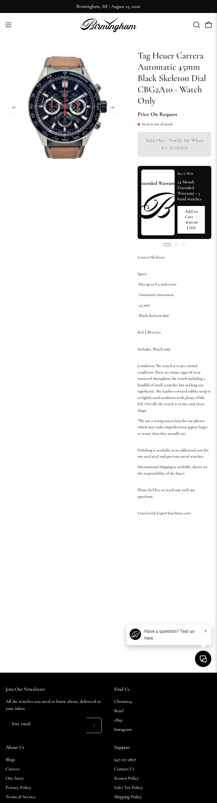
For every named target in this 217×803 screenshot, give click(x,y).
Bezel (118, 711)
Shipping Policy (128, 797)
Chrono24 (123, 701)
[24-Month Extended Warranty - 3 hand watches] (158, 202)
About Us (15, 747)
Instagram (123, 729)
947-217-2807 (125, 759)
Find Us (121, 689)
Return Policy (126, 778)
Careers (12, 769)
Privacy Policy (18, 787)
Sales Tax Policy (128, 787)
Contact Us (124, 769)
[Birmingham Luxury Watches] (108, 24)
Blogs (10, 759)
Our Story (15, 778)
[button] (196, 25)
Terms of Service (21, 797)
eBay (118, 720)
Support (122, 747)
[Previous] (14, 107)
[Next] (112, 107)
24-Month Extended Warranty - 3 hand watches (189, 190)
